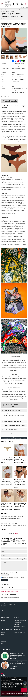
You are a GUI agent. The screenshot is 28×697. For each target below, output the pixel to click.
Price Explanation (5, 637)
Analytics (13, 693)
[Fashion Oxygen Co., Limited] (2, 4)
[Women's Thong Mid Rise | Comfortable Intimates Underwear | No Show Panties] (7, 450)
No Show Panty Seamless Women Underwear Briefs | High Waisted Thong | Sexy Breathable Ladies (7, 483)
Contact (16, 637)
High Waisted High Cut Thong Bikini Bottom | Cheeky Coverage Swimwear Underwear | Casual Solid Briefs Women (20, 483)
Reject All (7, 690)
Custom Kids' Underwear (19, 626)
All (6, 10)
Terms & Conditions (20, 577)
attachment (6, 574)
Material (3, 620)
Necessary (6, 693)
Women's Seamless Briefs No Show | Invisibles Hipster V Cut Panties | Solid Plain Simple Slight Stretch (7, 506)
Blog (2, 643)
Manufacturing (17, 634)
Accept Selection (15, 690)
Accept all (24, 690)
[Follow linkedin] (2, 610)
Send (4, 580)
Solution (3, 632)
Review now (17, 533)
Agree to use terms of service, (13, 577)
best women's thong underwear (9, 523)
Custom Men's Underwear (20, 620)
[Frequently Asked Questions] (14, 438)
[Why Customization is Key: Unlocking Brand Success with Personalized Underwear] (5, 656)
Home (2, 10)
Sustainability (4, 641)
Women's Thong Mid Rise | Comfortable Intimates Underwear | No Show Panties (7, 460)
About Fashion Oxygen (19, 632)
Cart (23, 4)
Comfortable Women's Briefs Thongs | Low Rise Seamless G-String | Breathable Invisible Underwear (20, 506)
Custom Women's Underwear (16, 10)
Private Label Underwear (7, 639)
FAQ (2, 645)
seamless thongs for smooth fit (9, 521)
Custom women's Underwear (18, 623)
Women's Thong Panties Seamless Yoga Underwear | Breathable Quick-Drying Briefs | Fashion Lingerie (20, 461)
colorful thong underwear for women (10, 518)
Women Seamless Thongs (19, 525)
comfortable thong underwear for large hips (12, 516)
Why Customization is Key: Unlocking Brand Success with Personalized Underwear (17, 655)
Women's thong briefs (6, 525)
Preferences (19, 693)
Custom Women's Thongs (7, 11)
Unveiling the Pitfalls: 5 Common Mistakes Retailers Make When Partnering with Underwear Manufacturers (18, 664)
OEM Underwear (5, 634)
